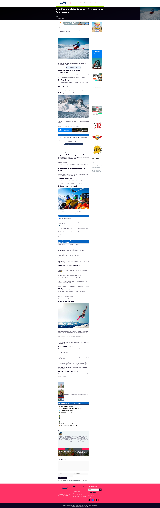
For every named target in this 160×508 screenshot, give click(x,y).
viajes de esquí (71, 63)
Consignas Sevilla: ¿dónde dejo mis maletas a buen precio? (65, 452)
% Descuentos (96, 2)
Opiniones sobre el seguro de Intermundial (78, 148)
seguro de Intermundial (75, 138)
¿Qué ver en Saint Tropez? (96, 167)
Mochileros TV (70, 505)
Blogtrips (80, 506)
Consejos (85, 2)
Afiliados (83, 506)
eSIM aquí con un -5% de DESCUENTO (70, 228)
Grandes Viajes (80, 2)
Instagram (73, 444)
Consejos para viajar (61, 18)
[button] (71, 3)
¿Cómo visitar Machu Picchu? (97, 165)
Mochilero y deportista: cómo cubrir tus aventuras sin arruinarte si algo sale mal (97, 170)
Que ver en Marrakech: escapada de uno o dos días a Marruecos (81, 452)
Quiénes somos (91, 495)
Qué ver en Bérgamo (95, 164)
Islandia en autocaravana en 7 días (78, 489)
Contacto (89, 497)
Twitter (68, 444)
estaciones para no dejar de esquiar (66, 77)
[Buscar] (100, 490)
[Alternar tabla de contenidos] (79, 67)
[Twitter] (59, 27)
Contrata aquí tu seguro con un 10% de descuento (70, 244)
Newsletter (86, 506)
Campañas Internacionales (75, 506)
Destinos (71, 2)
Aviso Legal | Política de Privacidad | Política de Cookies (89, 505)
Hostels (76, 2)
